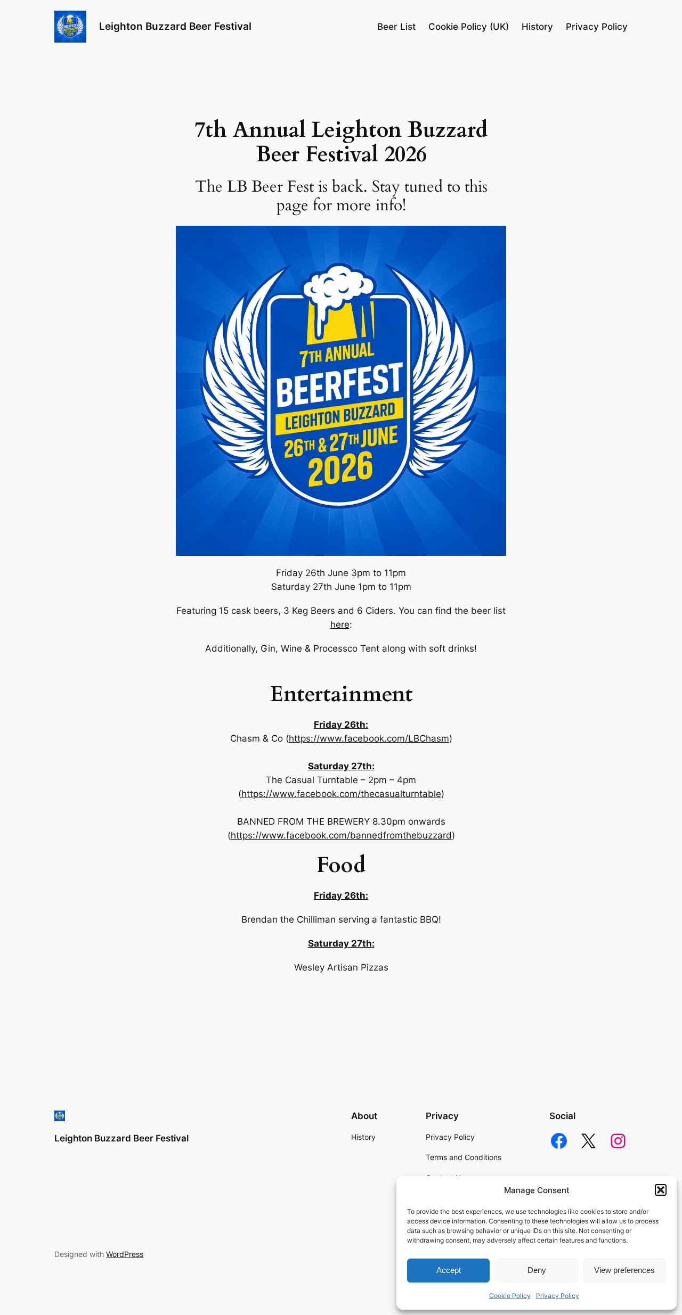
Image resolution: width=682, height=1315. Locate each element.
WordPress (124, 1254)
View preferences (624, 1270)
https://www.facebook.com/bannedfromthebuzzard (341, 835)
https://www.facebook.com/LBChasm (369, 738)
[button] (660, 1190)
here (340, 624)
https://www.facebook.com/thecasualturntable (341, 793)
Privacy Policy (557, 1296)
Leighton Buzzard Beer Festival (175, 26)
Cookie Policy (510, 1296)
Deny (536, 1270)
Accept (448, 1270)
